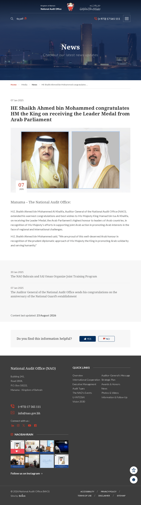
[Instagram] (18, 425)
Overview (78, 375)
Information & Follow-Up (114, 397)
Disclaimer (104, 495)
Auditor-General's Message (115, 375)
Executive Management (84, 384)
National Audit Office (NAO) (33, 368)
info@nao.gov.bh (29, 413)
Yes (89, 338)
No (108, 338)
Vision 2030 (79, 401)
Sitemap (121, 495)
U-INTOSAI (79, 397)
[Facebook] (35, 425)
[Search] (12, 18)
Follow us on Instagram (25, 473)
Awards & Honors (110, 384)
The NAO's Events (82, 392)
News (34, 84)
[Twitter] (24, 425)
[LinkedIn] (13, 425)
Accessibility (87, 491)
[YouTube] (30, 425)
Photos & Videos (110, 392)
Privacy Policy (108, 491)
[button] (134, 470)
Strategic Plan (108, 379)
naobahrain (24, 434)
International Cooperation (86, 379)
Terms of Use (85, 495)
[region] (70, 315)
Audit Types (79, 388)
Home (14, 84)
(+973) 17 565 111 (29, 406)
